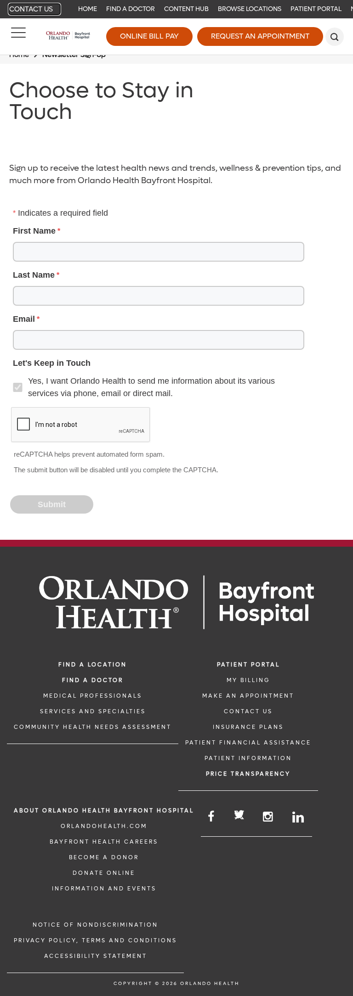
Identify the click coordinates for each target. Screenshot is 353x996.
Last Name (34, 275)
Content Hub (186, 9)
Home (87, 9)
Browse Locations (249, 9)
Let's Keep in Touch (52, 363)
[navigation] (176, 9)
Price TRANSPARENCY (248, 774)
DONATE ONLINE (104, 873)
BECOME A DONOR (104, 857)
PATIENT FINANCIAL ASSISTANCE (248, 742)
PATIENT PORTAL (248, 664)
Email (24, 319)
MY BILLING (248, 680)
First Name (34, 230)
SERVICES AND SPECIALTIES (93, 711)
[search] (334, 37)
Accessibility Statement (95, 956)
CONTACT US (248, 711)
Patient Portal (316, 9)
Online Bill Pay (149, 36)
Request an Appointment (260, 36)
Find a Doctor (130, 9)
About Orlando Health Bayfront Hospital (104, 810)
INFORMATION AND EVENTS (104, 888)
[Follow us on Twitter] (239, 816)
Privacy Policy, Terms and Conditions (95, 940)
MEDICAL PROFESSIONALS (92, 695)
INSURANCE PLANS (248, 727)
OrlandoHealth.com (104, 826)
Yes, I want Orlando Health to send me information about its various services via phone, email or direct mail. (151, 387)
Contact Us (31, 9)
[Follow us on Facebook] (212, 816)
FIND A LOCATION (92, 664)
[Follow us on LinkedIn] (298, 817)
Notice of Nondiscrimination (95, 925)
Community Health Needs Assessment (92, 727)
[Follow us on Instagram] (268, 816)
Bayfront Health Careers (104, 841)
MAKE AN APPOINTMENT (248, 695)
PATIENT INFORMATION (248, 758)
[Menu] (18, 37)
